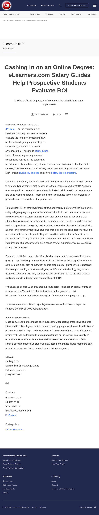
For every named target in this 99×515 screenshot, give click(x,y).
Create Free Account (59, 460)
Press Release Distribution (13, 468)
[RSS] (54, 114)
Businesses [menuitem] (32, 5)
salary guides (41, 151)
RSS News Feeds (10, 485)
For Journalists (9, 489)
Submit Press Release (77, 5)
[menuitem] (60, 5)
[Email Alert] (33, 114)
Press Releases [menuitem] (47, 5)
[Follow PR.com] (94, 507)
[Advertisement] (49, 29)
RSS (58, 114)
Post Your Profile (58, 464)
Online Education (29, 20)
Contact (12, 415)
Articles (6, 493)
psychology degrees (29, 173)
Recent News (8, 481)
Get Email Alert (41, 114)
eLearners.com (42, 20)
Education (18, 20)
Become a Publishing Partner (63, 489)
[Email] (66, 114)
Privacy (43, 507)
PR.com (10, 129)
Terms (34, 507)
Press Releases (8, 20)
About (53, 481)
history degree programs (63, 173)
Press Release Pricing (11, 464)
